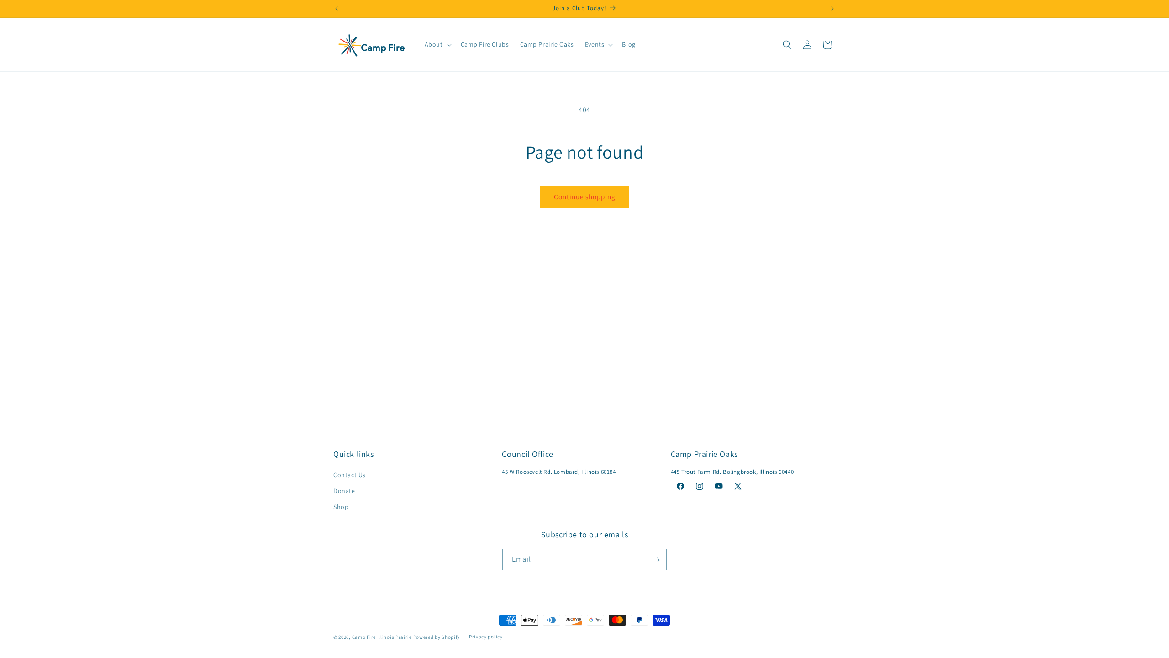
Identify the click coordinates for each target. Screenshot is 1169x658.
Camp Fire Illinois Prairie (382, 637)
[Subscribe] (656, 560)
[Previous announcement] (336, 8)
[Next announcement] (832, 8)
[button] (437, 44)
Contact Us (349, 475)
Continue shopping (585, 196)
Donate (344, 491)
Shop (340, 507)
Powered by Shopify (436, 637)
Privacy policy (486, 636)
